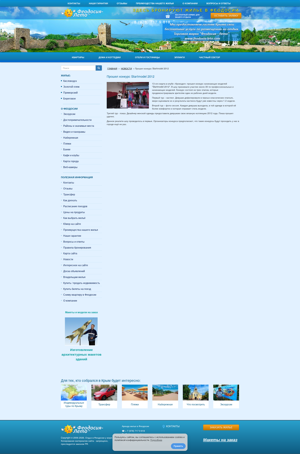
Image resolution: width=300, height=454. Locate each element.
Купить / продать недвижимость (81, 283)
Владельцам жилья (74, 277)
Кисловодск (70, 81)
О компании (190, 3)
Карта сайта (70, 253)
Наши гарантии (98, 3)
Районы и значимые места (78, 126)
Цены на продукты (74, 212)
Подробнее (156, 440)
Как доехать (70, 200)
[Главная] (81, 13)
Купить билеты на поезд (77, 289)
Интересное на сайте (75, 265)
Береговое (69, 98)
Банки (66, 149)
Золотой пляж (71, 86)
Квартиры (78, 57)
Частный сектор (209, 57)
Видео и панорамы (74, 131)
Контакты (74, 3)
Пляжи (67, 143)
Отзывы (122, 3)
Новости (68, 259)
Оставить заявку (226, 15)
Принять (178, 446)
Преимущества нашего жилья (155, 3)
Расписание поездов (75, 206)
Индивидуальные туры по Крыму (74, 396)
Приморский (70, 92)
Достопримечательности (77, 120)
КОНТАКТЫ (173, 426)
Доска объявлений (74, 271)
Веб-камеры (70, 167)
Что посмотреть (196, 396)
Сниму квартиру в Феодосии (79, 294)
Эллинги (179, 57)
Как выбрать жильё (74, 218)
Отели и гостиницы (147, 57)
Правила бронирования (77, 247)
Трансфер (69, 194)
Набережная (70, 137)
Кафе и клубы (71, 155)
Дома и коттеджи (110, 57)
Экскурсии (69, 114)
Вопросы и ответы (218, 3)
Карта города (71, 161)
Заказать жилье (221, 427)
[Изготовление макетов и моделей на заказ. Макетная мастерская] (81, 330)
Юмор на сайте (72, 224)
